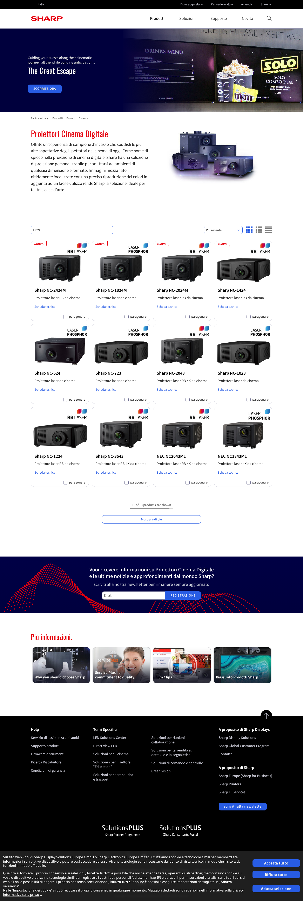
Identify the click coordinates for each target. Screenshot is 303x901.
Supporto (218, 18)
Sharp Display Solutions (237, 737)
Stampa (266, 4)
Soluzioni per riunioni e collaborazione (169, 740)
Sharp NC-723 (108, 373)
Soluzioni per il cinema (111, 754)
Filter (36, 230)
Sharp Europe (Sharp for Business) (245, 775)
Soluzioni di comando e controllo (177, 763)
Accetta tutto (276, 863)
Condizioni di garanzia (48, 770)
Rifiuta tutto (276, 874)
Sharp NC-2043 (171, 373)
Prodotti (157, 18)
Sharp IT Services (232, 792)
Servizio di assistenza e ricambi (55, 737)
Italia (41, 4)
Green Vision (161, 771)
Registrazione (182, 595)
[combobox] (223, 230)
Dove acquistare (191, 4)
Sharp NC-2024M (172, 290)
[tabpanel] (151, 70)
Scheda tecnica (44, 306)
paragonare (77, 317)
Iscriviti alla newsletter (242, 806)
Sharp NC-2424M (50, 290)
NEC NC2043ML (171, 456)
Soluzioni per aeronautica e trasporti (113, 777)
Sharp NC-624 (47, 373)
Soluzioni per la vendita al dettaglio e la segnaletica (171, 752)
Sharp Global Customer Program (244, 746)
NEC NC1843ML (232, 456)
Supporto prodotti (45, 746)
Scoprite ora (44, 88)
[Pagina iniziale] (47, 18)
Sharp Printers (230, 784)
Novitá (247, 18)
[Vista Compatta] (249, 229)
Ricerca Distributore (46, 762)
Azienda (246, 4)
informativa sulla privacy (22, 894)
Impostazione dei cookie (32, 890)
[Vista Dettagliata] (258, 229)
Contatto (226, 754)
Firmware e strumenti (47, 754)
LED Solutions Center (109, 737)
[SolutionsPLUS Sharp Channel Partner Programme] (122, 830)
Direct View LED (105, 746)
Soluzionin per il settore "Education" (111, 764)
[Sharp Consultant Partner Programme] (180, 830)
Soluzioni (187, 18)
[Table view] (268, 229)
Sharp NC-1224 (48, 456)
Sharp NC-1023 (232, 373)
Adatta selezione (276, 888)
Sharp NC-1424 (232, 290)
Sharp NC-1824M (111, 290)
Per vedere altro (222, 4)
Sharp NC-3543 (109, 456)
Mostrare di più (151, 519)
